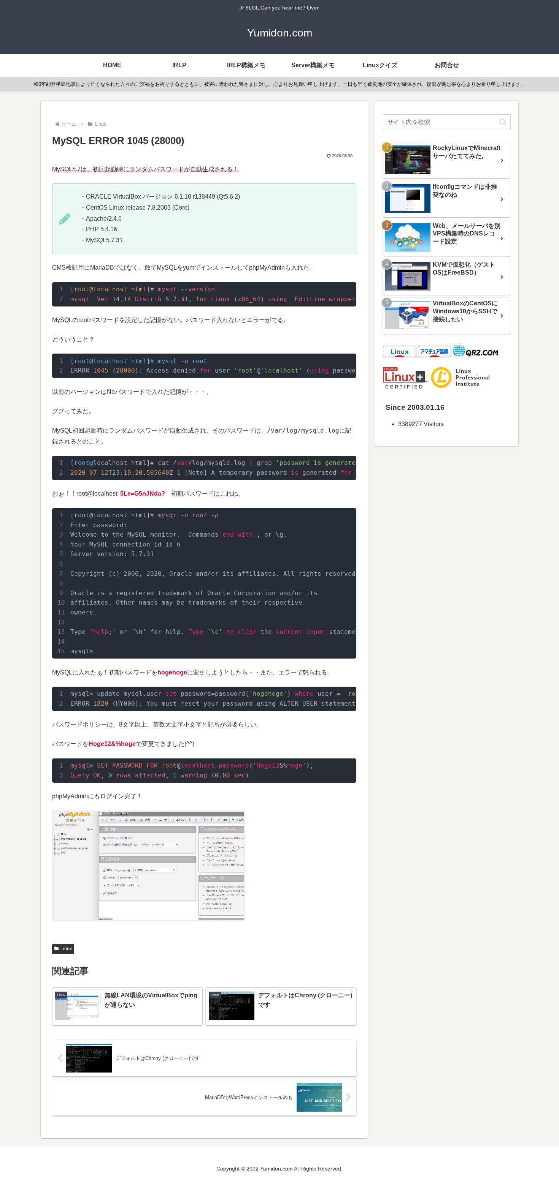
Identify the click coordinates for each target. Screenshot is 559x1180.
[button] (503, 122)
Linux (66, 948)
